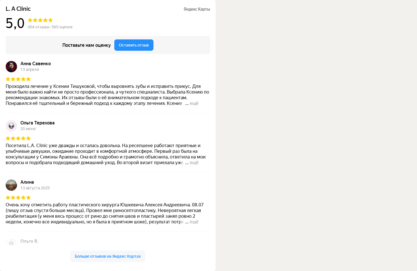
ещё (194, 103)
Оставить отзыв (134, 45)
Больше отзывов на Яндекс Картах (108, 256)
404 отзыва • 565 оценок (50, 27)
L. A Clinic (18, 9)
